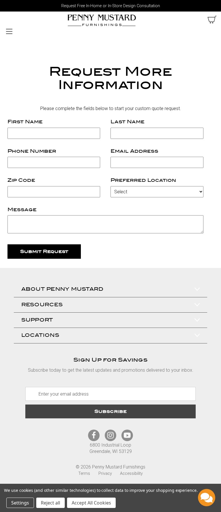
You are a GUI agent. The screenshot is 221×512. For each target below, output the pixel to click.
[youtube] (127, 435)
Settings (20, 503)
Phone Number (31, 151)
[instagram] (110, 435)
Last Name (127, 121)
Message (22, 209)
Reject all (50, 503)
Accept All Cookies (91, 503)
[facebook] (93, 435)
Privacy (105, 473)
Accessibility (131, 473)
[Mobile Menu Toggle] (9, 31)
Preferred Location (143, 180)
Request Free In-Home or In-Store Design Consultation (110, 5)
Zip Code (21, 180)
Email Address (134, 151)
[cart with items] (212, 19)
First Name (25, 121)
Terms (84, 473)
